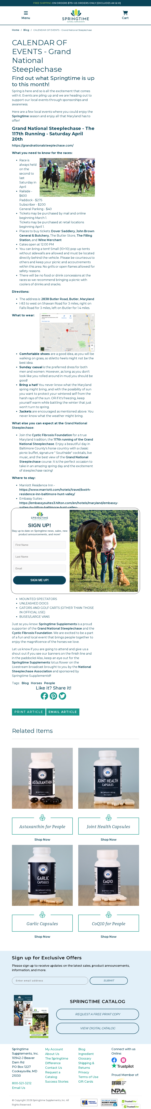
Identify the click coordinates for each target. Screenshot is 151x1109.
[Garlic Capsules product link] (42, 875)
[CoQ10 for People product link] (108, 875)
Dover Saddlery (63, 231)
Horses (36, 683)
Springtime (20, 116)
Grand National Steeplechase (59, 628)
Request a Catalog (52, 1075)
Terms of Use (88, 1077)
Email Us (18, 1088)
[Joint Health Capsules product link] (108, 778)
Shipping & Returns (86, 1065)
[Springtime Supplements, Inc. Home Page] (75, 15)
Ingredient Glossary (86, 1056)
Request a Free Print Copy (97, 1014)
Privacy (83, 1072)
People (49, 683)
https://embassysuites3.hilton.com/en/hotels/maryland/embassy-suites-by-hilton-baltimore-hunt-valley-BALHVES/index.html (68, 507)
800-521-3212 (21, 1083)
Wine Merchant (50, 240)
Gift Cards (85, 1081)
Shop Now (42, 839)
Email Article (63, 712)
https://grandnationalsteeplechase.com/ (42, 145)
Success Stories (57, 1081)
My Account (54, 1049)
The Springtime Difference (56, 1061)
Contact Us (53, 1068)
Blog (26, 30)
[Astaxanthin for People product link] (42, 778)
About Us (52, 1054)
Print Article (28, 712)
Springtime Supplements (58, 624)
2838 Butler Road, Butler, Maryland (67, 299)
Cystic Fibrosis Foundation (52, 435)
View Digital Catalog (97, 1028)
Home (15, 30)
